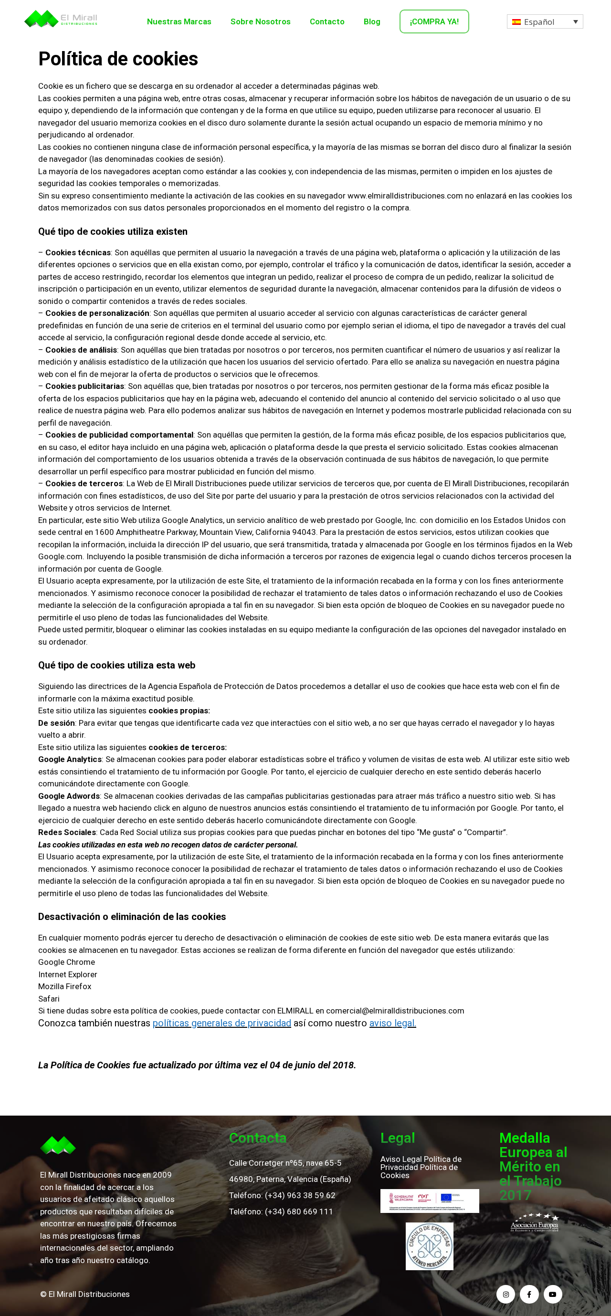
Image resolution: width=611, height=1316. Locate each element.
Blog (372, 21)
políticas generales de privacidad (222, 1023)
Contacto (327, 21)
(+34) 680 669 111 (299, 1211)
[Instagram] (505, 1294)
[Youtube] (553, 1294)
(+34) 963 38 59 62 (300, 1195)
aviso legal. (392, 1023)
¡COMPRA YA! (434, 21)
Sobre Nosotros (261, 21)
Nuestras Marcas (179, 21)
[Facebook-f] (529, 1294)
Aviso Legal (401, 1159)
